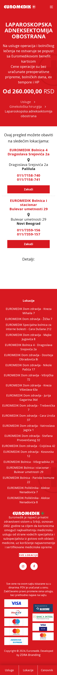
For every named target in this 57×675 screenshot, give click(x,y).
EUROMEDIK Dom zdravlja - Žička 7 (28, 319)
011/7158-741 (28, 179)
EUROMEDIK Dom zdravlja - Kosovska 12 (28, 454)
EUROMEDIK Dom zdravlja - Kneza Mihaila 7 (28, 311)
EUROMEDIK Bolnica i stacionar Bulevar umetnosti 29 (29, 204)
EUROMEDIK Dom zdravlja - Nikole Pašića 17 (28, 367)
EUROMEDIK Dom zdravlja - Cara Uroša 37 (28, 418)
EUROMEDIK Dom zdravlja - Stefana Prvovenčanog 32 (28, 438)
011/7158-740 (28, 175)
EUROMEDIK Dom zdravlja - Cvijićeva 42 (28, 446)
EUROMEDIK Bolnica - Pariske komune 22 (28, 480)
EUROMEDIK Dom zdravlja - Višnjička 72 (28, 377)
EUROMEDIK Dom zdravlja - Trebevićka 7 (28, 408)
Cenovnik (47, 670)
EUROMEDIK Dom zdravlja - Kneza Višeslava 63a (28, 387)
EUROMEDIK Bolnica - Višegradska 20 (28, 462)
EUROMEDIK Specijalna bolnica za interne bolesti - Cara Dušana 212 (28, 327)
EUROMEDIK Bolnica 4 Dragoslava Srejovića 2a (29, 151)
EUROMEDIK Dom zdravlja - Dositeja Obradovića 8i (28, 357)
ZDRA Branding (30, 655)
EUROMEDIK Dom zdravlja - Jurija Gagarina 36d (28, 397)
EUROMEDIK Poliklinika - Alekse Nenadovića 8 (28, 500)
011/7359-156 (28, 230)
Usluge (9, 670)
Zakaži (28, 189)
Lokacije (28, 670)
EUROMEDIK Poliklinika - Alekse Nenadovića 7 (28, 490)
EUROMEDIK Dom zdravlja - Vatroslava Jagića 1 (29, 428)
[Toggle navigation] (51, 7)
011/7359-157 (28, 234)
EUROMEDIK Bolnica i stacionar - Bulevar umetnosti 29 (28, 470)
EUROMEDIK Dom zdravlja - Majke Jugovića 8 (28, 337)
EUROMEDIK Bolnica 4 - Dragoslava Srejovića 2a (28, 347)
